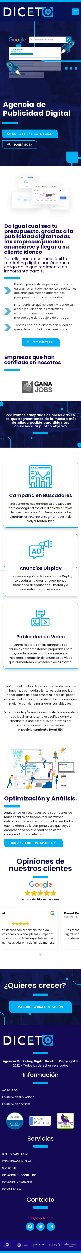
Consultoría (11, 1189)
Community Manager (17, 1182)
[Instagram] (51, 1226)
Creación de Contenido (19, 1175)
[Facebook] (30, 1226)
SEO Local (9, 1168)
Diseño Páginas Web (16, 1154)
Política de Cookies (16, 1104)
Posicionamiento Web (17, 1161)
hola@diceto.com (41, 1218)
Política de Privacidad (18, 1097)
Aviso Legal (10, 1090)
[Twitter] (40, 1226)
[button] (75, 11)
